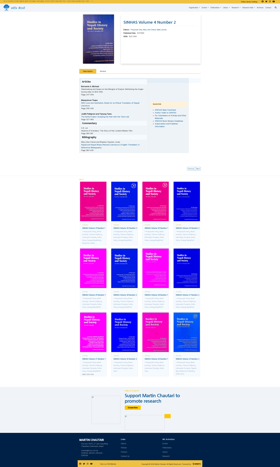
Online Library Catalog (249, 2)
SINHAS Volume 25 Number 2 (187, 359)
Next (198, 169)
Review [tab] (103, 71)
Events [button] (204, 8)
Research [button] (235, 8)
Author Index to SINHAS (165, 113)
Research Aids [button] (248, 8)
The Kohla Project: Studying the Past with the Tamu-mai (105, 117)
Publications (167, 448)
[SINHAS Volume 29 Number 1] (93, 269)
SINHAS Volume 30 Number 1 (156, 228)
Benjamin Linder (88, 243)
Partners (124, 452)
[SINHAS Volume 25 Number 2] (187, 332)
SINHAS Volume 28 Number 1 (156, 295)
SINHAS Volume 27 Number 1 (93, 359)
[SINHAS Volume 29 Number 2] (187, 202)
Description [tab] (88, 71)
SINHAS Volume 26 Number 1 (156, 359)
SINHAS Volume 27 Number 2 (187, 295)
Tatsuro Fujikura (95, 234)
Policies (124, 448)
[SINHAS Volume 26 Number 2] (124, 333)
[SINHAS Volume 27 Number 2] (187, 269)
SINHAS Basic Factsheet (165, 110)
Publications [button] (215, 8)
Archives (260, 8)
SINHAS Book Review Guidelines (169, 121)
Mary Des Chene (149, 30)
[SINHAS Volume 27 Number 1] (93, 333)
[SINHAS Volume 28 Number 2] (124, 269)
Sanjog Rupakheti (94, 240)
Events (165, 443)
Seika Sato (180, 373)
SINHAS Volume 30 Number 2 (125, 228)
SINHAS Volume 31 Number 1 (93, 228)
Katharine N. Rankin (186, 371)
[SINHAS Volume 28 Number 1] (155, 269)
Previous (191, 169)
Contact (268, 8)
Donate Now (133, 408)
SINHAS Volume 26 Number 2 (125, 359)
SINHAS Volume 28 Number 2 (125, 295)
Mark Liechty (162, 30)
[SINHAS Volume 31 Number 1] (93, 202)
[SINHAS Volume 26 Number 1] (155, 333)
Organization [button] (194, 8)
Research (166, 456)
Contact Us (125, 456)
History (123, 443)
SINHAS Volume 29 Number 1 (94, 295)
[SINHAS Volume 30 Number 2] (124, 202)
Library (165, 452)
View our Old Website (108, 464)
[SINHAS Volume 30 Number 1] (155, 202)
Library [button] (226, 8)
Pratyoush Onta (136, 30)
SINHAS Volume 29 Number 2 (187, 228)
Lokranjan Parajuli (89, 237)
